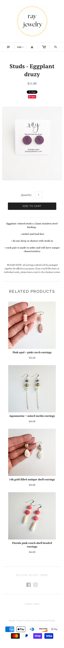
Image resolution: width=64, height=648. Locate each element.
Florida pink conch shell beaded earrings (32, 544)
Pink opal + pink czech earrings (32, 352)
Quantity (26, 195)
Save (33, 96)
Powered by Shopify (46, 620)
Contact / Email (32, 604)
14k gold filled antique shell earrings (32, 479)
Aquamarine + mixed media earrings (32, 416)
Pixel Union (31, 620)
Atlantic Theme (16, 620)
